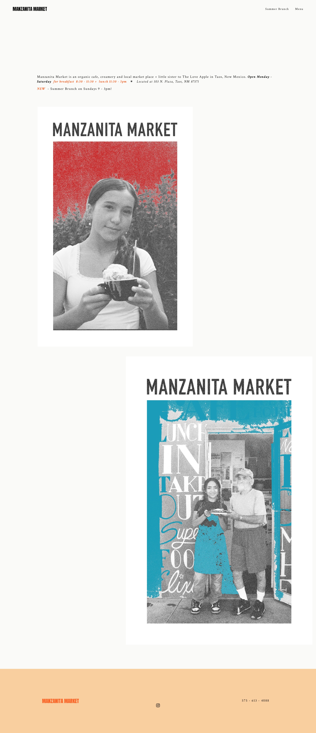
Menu (299, 9)
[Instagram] (158, 705)
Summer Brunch (277, 9)
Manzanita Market (30, 9)
